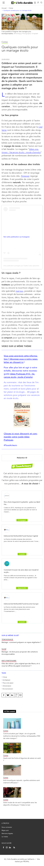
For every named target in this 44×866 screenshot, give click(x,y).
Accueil (4, 8)
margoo (19, 291)
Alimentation (7, 686)
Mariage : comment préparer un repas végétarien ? (21, 642)
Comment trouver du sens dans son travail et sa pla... (21, 571)
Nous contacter (7, 827)
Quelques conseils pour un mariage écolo (17, 10)
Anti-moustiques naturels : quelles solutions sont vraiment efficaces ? (21, 781)
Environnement (8, 689)
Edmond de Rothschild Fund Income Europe (21, 604)
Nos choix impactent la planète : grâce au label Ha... (22, 503)
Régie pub (5, 830)
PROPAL (26, 861)
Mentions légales (7, 833)
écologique (6, 680)
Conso (11, 8)
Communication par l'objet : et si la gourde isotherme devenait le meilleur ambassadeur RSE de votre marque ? (21, 735)
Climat (5, 677)
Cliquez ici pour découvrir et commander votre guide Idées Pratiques (20, 436)
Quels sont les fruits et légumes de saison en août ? (22, 759)
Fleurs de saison (8, 683)
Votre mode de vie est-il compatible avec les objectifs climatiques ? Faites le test (20, 803)
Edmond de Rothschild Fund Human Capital (21, 536)
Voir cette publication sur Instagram (16, 237)
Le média (5, 837)
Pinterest (25, 176)
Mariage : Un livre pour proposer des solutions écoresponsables (20, 653)
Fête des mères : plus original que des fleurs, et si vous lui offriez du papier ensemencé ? (21, 664)
